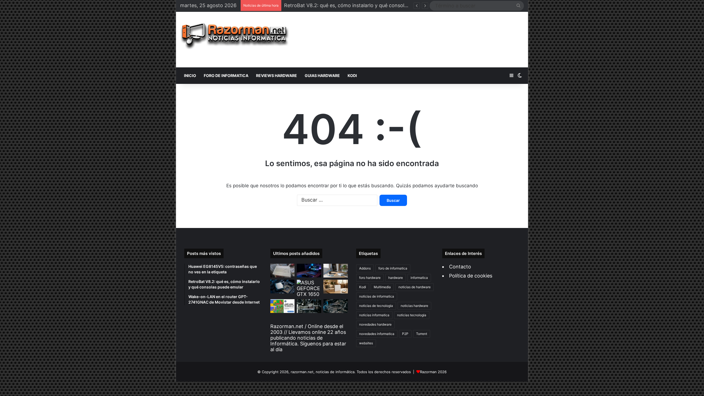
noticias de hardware (414, 287)
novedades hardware (375, 324)
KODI (352, 75)
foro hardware (370, 278)
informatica (419, 278)
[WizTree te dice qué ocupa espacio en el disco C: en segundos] (282, 306)
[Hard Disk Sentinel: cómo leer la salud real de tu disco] (335, 306)
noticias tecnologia (411, 315)
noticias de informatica (376, 296)
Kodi (362, 287)
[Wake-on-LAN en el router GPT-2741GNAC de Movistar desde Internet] (335, 270)
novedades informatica (376, 334)
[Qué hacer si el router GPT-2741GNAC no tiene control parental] (335, 286)
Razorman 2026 (433, 372)
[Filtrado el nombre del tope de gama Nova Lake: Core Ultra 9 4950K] (282, 286)
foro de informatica (392, 268)
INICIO (190, 75)
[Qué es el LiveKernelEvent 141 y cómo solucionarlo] (309, 306)
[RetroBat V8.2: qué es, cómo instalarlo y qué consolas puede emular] (309, 270)
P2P (405, 334)
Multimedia (382, 287)
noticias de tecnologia (376, 306)
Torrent (421, 334)
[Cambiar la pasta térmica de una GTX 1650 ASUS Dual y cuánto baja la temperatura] (309, 288)
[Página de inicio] (234, 36)
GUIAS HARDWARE (322, 75)
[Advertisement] (410, 39)
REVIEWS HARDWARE (276, 75)
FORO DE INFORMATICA (226, 75)
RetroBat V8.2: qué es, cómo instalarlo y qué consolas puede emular (363, 5)
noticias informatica (374, 315)
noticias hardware (414, 306)
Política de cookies (470, 276)
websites (366, 343)
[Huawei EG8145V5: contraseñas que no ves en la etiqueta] (282, 270)
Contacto (460, 267)
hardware (395, 278)
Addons (365, 268)
